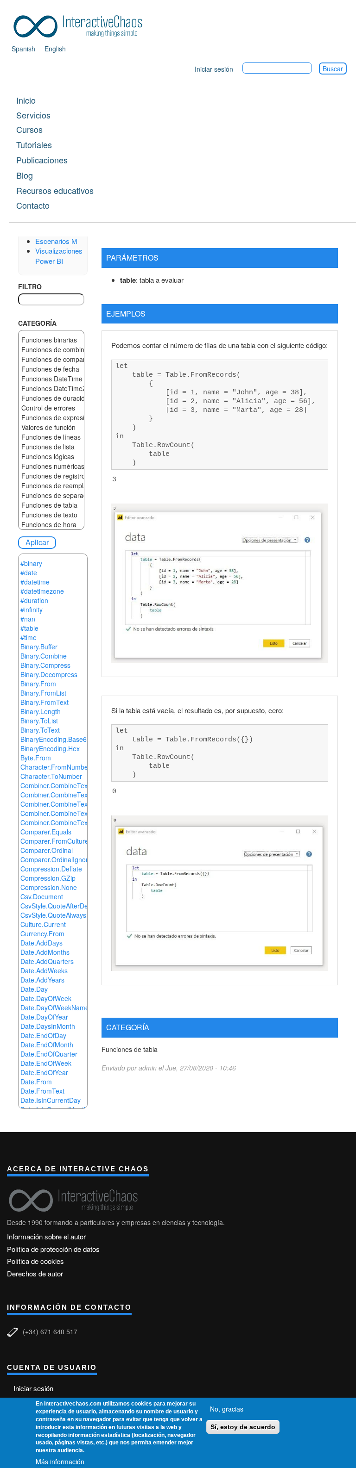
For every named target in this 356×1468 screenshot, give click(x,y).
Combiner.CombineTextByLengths (70, 804)
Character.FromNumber (55, 766)
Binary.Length (40, 711)
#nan (27, 618)
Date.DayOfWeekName (54, 1007)
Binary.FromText (44, 702)
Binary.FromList (43, 692)
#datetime (35, 581)
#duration (34, 600)
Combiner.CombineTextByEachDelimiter (79, 794)
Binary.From (38, 683)
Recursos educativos (55, 190)
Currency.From (42, 933)
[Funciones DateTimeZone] (51, 388)
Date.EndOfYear (44, 1072)
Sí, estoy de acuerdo (242, 1427)
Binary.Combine (43, 655)
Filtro (30, 286)
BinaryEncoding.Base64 (55, 739)
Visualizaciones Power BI (59, 255)
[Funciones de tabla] (51, 505)
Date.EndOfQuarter (48, 1053)
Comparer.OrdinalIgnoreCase (63, 859)
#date (28, 572)
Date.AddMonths (45, 952)
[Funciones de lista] (51, 447)
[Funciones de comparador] (51, 359)
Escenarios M (56, 241)
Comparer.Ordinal (46, 850)
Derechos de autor (35, 1273)
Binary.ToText (40, 729)
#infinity (31, 609)
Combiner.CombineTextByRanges (70, 822)
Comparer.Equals (45, 831)
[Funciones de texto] (51, 515)
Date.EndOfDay (43, 1035)
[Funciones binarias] (51, 340)
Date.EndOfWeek (45, 1063)
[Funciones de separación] (51, 495)
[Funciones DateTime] (51, 379)
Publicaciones (42, 160)
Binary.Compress (45, 665)
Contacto (33, 205)
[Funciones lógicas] (51, 456)
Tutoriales (34, 144)
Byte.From (35, 757)
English (55, 48)
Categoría (37, 323)
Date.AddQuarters (47, 961)
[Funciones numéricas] (51, 466)
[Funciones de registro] (51, 476)
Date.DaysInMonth (47, 1026)
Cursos (29, 129)
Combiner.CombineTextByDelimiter (71, 785)
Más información (60, 1461)
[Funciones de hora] (51, 524)
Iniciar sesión (214, 69)
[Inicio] (81, 25)
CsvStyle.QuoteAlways (53, 915)
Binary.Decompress (48, 674)
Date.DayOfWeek (45, 998)
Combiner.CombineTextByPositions (71, 813)
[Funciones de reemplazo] (51, 486)
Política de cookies (35, 1261)
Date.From (36, 1081)
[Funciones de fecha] (51, 369)
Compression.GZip (48, 878)
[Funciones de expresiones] (51, 418)
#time (28, 637)
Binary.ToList (39, 720)
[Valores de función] (51, 427)
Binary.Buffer (38, 646)
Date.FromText (42, 1090)
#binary (31, 563)
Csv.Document (41, 896)
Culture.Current (43, 924)
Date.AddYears (42, 979)
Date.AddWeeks (44, 970)
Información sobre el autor (46, 1236)
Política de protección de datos (53, 1249)
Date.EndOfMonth (46, 1044)
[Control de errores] (51, 408)
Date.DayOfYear (44, 1016)
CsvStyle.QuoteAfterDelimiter (63, 905)
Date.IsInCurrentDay (50, 1100)
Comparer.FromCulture (54, 841)
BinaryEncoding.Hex (50, 748)
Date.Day (34, 989)
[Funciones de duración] (51, 398)
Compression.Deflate (51, 868)
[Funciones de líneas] (51, 437)
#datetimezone (42, 591)
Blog (24, 175)
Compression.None (48, 887)
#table (29, 628)
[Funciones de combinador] (51, 350)
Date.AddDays (41, 942)
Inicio (26, 100)
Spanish (23, 48)
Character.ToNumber (51, 776)
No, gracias (226, 1408)
